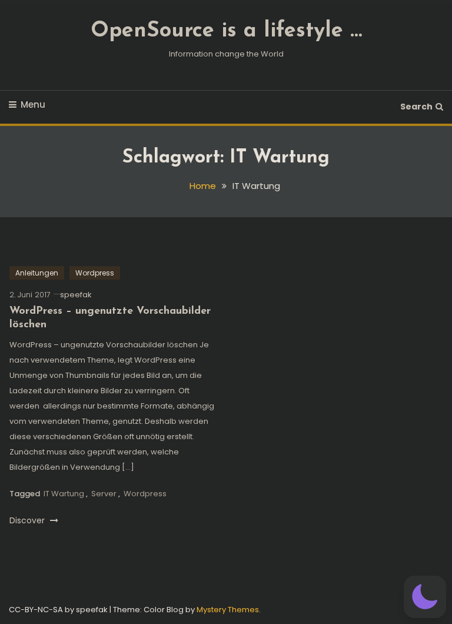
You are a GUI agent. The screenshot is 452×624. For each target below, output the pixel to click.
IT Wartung (64, 493)
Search (416, 106)
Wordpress (94, 273)
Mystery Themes (228, 609)
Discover (28, 520)
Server (104, 493)
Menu (33, 104)
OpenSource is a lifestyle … (226, 31)
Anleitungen (36, 273)
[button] (425, 597)
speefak (76, 294)
